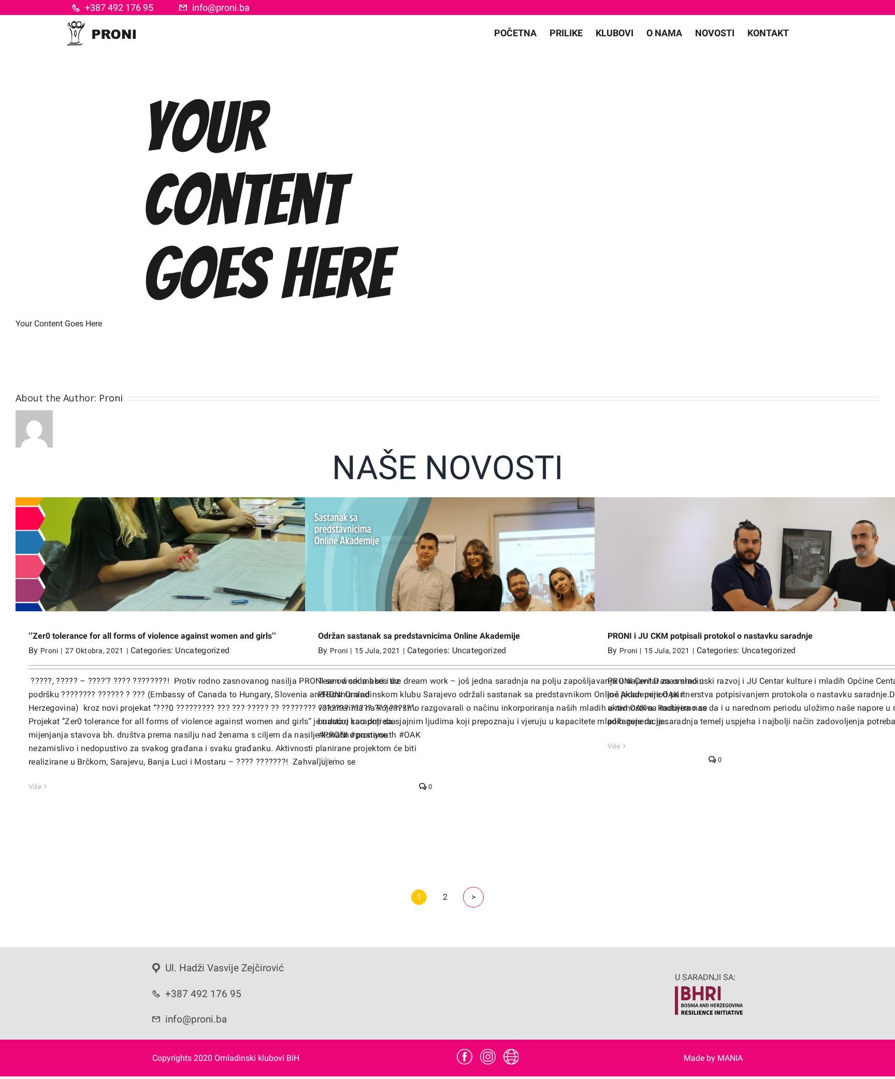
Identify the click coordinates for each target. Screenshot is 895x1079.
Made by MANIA (713, 1058)
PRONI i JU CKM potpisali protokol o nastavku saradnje (710, 636)
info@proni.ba (221, 7)
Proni (111, 398)
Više (34, 786)
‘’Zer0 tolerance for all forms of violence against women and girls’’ (152, 636)
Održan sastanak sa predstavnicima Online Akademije (419, 636)
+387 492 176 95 (119, 7)
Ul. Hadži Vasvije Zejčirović (224, 968)
